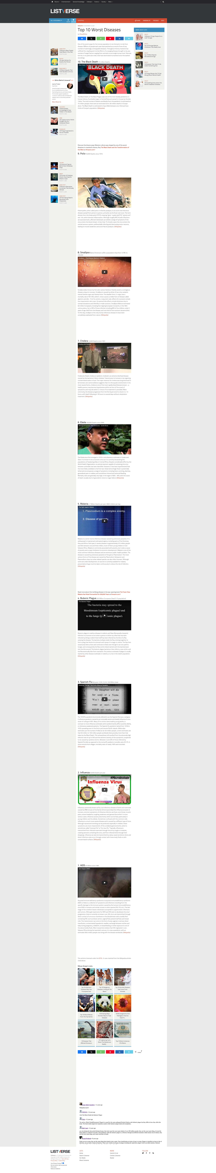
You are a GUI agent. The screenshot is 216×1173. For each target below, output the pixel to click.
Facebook (146, 1153)
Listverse (53, 1155)
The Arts (61, 162)
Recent (68, 21)
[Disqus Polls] (121, 1079)
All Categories (56, 20)
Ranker (112, 1158)
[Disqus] (121, 1123)
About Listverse (84, 1160)
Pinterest (150, 1153)
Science (96, 2)
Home (81, 1153)
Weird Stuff (62, 48)
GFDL (100, 958)
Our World (62, 107)
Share (138, 20)
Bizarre (57, 2)
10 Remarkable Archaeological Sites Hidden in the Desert (65, 110)
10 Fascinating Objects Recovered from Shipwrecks (66, 199)
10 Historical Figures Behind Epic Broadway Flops (65, 166)
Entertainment (66, 2)
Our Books (82, 1158)
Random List (146, 20)
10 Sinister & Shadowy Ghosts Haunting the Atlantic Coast (66, 177)
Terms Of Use (65, 1159)
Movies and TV (62, 68)
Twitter (143, 1153)
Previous (155, 20)
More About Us (56, 102)
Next (162, 20)
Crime (60, 118)
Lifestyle (89, 2)
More (109, 2)
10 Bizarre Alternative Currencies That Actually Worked (66, 188)
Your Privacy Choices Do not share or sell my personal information (59, 1165)
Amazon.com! (90, 150)
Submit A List (114, 1153)
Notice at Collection (55, 1168)
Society (104, 2)
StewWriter (83, 34)
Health (80, 26)
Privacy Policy (54, 1160)
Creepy (61, 173)
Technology (62, 129)
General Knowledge (78, 2)
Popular (73, 21)
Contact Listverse (115, 1155)
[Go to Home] (65, 18)
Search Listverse (84, 1155)
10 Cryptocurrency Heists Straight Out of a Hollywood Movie (66, 121)
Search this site (163, 2)
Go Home (52, 2)
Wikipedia (101, 108)
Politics (61, 58)
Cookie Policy (62, 1160)
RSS (153, 1153)
